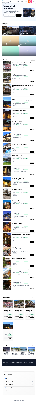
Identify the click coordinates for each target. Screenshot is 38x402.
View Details (10, 317)
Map (33, 59)
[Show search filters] (30, 60)
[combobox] (10, 15)
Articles (22, 1)
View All (34, 23)
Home (10, 1)
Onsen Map (14, 1)
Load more (19, 291)
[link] (8, 309)
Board (26, 1)
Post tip (34, 1)
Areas (18, 1)
